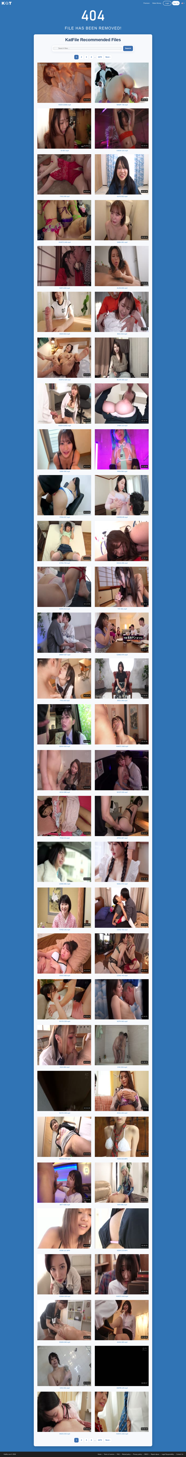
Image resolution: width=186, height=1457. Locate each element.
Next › (107, 57)
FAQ (118, 1454)
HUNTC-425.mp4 (122, 1434)
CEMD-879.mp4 (122, 655)
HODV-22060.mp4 (64, 105)
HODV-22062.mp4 (64, 425)
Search (128, 48)
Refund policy (126, 1454)
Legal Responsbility (168, 1454)
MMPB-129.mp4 (122, 1388)
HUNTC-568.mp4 (122, 746)
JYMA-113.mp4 (122, 425)
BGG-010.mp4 (122, 334)
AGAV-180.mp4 (122, 1342)
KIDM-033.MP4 (122, 1159)
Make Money (156, 3)
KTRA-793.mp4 (64, 563)
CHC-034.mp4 (122, 1067)
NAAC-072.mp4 (122, 884)
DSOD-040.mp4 (64, 1342)
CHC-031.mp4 (65, 1388)
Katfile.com (7, 1454)
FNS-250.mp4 (65, 700)
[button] (183, 3)
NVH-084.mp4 (65, 1067)
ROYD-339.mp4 (64, 1021)
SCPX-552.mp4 (122, 196)
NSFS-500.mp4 (64, 288)
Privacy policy (137, 1454)
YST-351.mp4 (122, 609)
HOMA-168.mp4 (64, 1296)
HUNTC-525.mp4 (65, 380)
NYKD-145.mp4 (64, 930)
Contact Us (179, 1454)
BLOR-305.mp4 (122, 380)
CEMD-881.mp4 (64, 884)
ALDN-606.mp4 (122, 288)
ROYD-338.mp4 (64, 1113)
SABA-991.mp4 (122, 242)
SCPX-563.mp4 (122, 1021)
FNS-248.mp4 (65, 196)
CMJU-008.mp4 (64, 975)
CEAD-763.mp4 (122, 975)
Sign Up (176, 3)
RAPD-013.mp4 (64, 609)
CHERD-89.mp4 (122, 517)
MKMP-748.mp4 (122, 105)
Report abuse (155, 1454)
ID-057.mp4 (65, 150)
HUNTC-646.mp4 (65, 242)
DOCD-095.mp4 (122, 563)
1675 (100, 57)
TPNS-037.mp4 (64, 517)
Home (99, 1454)
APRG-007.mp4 (122, 838)
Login (167, 3)
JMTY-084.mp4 (65, 1205)
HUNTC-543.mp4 (122, 1296)
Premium (146, 3)
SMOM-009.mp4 (64, 1159)
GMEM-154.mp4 (122, 150)
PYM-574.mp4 (65, 838)
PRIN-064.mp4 (122, 471)
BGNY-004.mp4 (64, 746)
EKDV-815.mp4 (65, 334)
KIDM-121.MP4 (65, 1250)
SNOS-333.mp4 (64, 1434)
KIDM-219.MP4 (122, 1250)
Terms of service (109, 1454)
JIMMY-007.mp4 (64, 655)
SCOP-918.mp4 (122, 792)
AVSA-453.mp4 (122, 1113)
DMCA (146, 1454)
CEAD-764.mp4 (122, 930)
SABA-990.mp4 (65, 471)
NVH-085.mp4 (122, 1205)
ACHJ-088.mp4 (65, 792)
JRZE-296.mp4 (122, 700)
